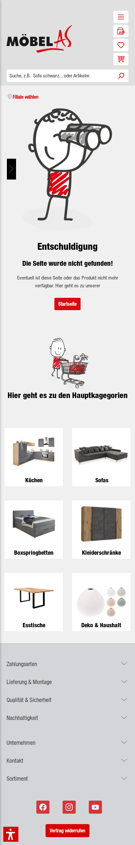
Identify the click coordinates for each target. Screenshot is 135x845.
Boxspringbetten (33, 552)
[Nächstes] (11, 169)
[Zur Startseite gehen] (34, 39)
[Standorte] (120, 31)
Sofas (101, 480)
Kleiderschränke (101, 552)
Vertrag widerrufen (67, 830)
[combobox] (60, 76)
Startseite (67, 304)
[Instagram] (70, 807)
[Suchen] (120, 76)
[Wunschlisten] (120, 45)
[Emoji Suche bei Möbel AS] (67, 169)
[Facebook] (43, 807)
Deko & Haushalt (101, 625)
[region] (67, 169)
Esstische (34, 625)
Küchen (34, 480)
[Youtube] (96, 807)
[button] (67, 660)
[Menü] (120, 17)
